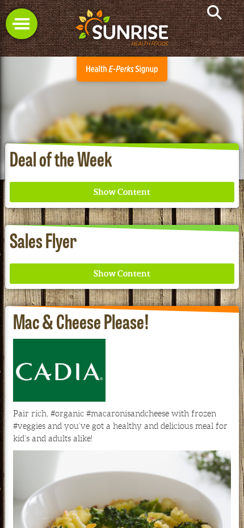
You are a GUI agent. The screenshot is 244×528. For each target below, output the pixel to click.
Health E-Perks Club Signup (122, 69)
